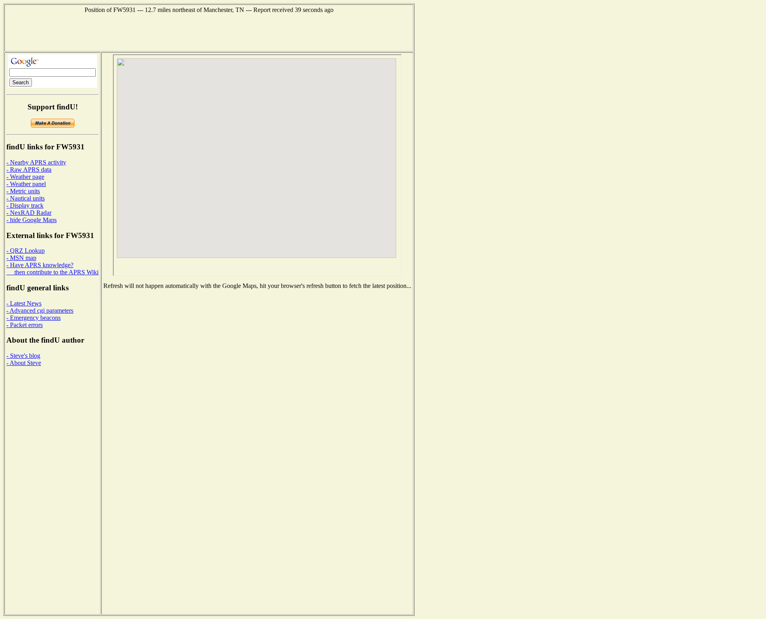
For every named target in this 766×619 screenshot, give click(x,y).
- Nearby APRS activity (36, 162)
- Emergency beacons (33, 317)
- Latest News (23, 303)
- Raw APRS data (28, 169)
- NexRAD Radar (28, 212)
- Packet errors (24, 324)
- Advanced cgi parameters (39, 310)
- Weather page (25, 176)
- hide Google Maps (31, 219)
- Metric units (23, 191)
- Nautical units (25, 198)
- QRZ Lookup (25, 250)
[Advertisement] (209, 32)
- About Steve (23, 362)
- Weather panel (26, 184)
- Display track (24, 205)
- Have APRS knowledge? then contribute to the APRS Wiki (52, 269)
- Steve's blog (23, 355)
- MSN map (21, 257)
